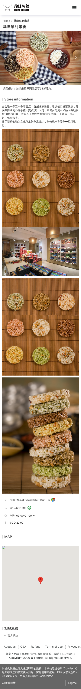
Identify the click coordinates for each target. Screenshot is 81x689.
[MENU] (74, 7)
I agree (72, 682)
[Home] (16, 7)
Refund (35, 646)
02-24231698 (18, 507)
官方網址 (13, 635)
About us (10, 646)
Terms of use (54, 646)
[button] (6, 58)
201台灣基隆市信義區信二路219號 (29, 500)
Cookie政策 (9, 682)
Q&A (23, 646)
